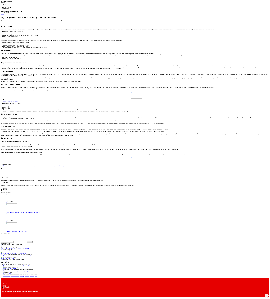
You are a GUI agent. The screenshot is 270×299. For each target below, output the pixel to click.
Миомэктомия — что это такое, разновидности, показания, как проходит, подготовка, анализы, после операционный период (33, 165)
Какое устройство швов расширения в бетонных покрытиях (15, 248)
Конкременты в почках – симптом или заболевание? (16, 265)
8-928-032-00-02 (5, 12)
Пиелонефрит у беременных (10, 268)
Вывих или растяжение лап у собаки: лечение (12, 261)
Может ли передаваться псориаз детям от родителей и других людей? (20, 276)
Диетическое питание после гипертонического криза (13, 253)
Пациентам (6, 6)
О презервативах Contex (6, 250)
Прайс (5, 4)
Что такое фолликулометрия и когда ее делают (17, 231)
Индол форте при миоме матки (13, 221)
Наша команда (7, 7)
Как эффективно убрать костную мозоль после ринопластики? (16, 255)
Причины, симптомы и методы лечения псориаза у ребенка (17, 270)
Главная (5, 283)
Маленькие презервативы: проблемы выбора (11, 245)
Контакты (6, 8)
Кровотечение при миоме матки (11, 101)
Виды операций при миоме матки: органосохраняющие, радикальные (23, 212)
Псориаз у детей (7, 273)
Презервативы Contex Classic (7, 258)
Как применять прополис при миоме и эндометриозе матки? (20, 202)
